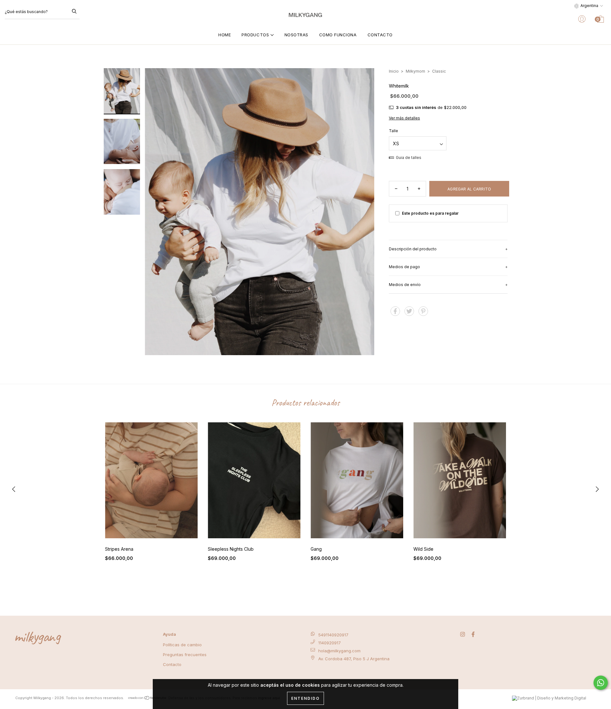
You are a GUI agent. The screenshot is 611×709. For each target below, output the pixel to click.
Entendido (305, 698)
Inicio (394, 71)
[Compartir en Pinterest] (423, 314)
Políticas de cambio (182, 644)
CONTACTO (380, 34)
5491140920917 (333, 634)
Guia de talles (408, 157)
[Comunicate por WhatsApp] (600, 683)
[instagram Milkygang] (463, 634)
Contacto (172, 664)
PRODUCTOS (256, 34)
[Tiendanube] (147, 698)
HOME (224, 34)
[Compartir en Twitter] (409, 314)
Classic (439, 71)
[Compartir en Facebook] (395, 314)
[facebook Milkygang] (473, 634)
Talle (393, 130)
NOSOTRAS (296, 34)
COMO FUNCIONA (338, 34)
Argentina (589, 5)
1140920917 (329, 642)
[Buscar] (74, 11)
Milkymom (415, 71)
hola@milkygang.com (339, 650)
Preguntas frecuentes (185, 654)
